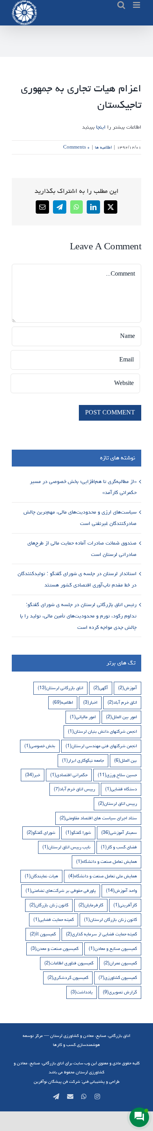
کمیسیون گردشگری (67, 977)
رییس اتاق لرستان (117, 803)
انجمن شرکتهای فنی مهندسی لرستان (101, 745)
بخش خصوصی (39, 745)
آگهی (100, 687)
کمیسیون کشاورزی (117, 977)
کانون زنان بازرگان (48, 905)
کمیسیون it (43, 934)
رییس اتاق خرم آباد (74, 788)
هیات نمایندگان (41, 875)
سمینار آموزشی (119, 832)
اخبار (90, 702)
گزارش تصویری (120, 992)
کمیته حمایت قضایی (53, 919)
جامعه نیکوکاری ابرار (83, 760)
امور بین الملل (121, 716)
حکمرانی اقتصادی (68, 774)
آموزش (127, 687)
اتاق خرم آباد (122, 702)
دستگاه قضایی (121, 788)
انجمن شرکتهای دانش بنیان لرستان (102, 731)
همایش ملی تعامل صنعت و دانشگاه (102, 875)
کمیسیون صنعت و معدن (54, 948)
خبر (32, 774)
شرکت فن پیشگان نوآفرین (57, 1081)
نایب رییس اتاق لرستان (66, 846)
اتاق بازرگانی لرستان (60, 687)
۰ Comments (76, 147)
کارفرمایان (90, 905)
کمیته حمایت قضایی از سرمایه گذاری (101, 934)
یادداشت (82, 992)
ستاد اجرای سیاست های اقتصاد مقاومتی (98, 817)
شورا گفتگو (78, 832)
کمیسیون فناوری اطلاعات (68, 963)
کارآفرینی (125, 905)
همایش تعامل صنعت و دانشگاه (106, 861)
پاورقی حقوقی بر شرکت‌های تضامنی (61, 890)
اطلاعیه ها (103, 147)
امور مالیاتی (83, 716)
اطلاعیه (63, 702)
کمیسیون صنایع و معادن (113, 948)
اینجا (101, 127)
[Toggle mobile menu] (137, 5)
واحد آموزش (121, 890)
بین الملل (125, 760)
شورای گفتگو (41, 832)
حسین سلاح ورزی (117, 774)
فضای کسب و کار (119, 846)
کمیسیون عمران (120, 963)
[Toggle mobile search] (121, 5)
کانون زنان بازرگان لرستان (110, 919)
